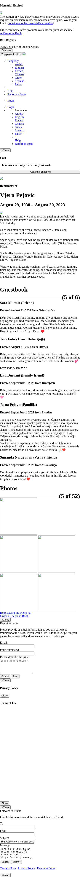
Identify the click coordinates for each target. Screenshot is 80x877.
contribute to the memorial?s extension (30, 23)
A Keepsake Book (11, 33)
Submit (16, 861)
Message (5, 845)
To (1, 823)
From (3, 830)
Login (11, 100)
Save (15, 676)
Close (4, 695)
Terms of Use (8, 868)
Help (10, 91)
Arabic (19, 64)
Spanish (19, 81)
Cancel (5, 676)
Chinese (19, 74)
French (19, 71)
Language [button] (13, 61)
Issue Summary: (9, 649)
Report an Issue (16, 94)
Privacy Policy (26, 868)
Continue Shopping (40, 171)
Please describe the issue (14, 657)
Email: (4, 642)
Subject (4, 838)
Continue (6, 50)
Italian (18, 84)
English (19, 67)
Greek (18, 77)
